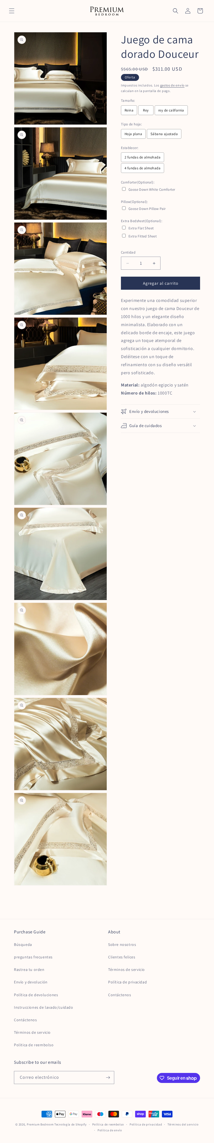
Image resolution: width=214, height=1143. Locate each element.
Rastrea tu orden (29, 969)
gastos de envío (172, 85)
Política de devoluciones (36, 994)
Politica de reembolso (34, 1044)
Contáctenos (25, 1019)
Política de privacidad (127, 982)
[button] (12, 11)
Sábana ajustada (164, 134)
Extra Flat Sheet (141, 228)
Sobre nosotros (122, 944)
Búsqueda (23, 944)
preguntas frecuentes (33, 956)
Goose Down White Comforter (151, 189)
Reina (129, 110)
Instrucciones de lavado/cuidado (43, 1007)
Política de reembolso (108, 1124)
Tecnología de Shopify (70, 1124)
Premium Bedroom (40, 1124)
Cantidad (128, 252)
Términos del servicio (183, 1124)
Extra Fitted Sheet (142, 236)
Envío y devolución (31, 982)
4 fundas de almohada (142, 168)
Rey (146, 110)
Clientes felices (121, 956)
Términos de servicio (32, 1032)
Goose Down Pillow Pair (147, 208)
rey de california (171, 110)
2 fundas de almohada (142, 157)
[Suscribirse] (108, 1077)
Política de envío (110, 1130)
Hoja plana (133, 134)
